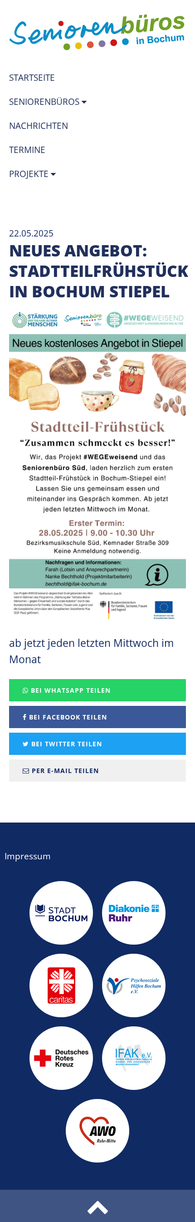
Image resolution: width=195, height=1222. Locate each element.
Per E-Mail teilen (64, 770)
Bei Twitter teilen (65, 743)
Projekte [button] (30, 174)
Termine (27, 150)
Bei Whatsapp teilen (70, 690)
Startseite (32, 78)
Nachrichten (38, 126)
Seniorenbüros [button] (45, 102)
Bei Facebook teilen (67, 717)
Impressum (28, 856)
